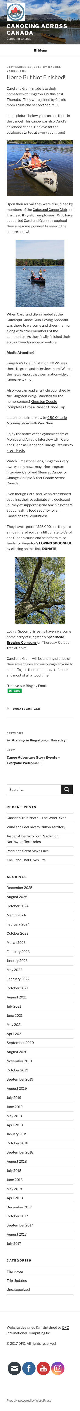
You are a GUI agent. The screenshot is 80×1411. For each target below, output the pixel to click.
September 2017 (20, 1225)
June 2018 (15, 1180)
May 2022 (14, 970)
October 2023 (18, 934)
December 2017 (19, 1207)
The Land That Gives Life (26, 860)
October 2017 (17, 1216)
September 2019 (20, 1079)
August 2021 (17, 997)
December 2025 (19, 888)
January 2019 (17, 1134)
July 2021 (14, 1006)
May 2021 (14, 1025)
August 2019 (17, 1089)
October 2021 (17, 988)
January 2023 (17, 961)
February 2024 (18, 924)
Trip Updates (17, 1281)
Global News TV (19, 380)
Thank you (15, 1272)
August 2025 (17, 897)
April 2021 (15, 1034)
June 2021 (14, 1016)
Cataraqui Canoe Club (50, 210)
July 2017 (14, 1244)
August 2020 (17, 1052)
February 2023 (18, 952)
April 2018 (15, 1198)
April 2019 (15, 1125)
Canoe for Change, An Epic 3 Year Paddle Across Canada (37, 478)
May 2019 (14, 1116)
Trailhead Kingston (21, 215)
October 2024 (18, 906)
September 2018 (20, 1152)
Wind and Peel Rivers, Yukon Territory (36, 827)
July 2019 (14, 1098)
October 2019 (17, 1070)
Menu (42, 50)
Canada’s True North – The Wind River (36, 818)
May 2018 (14, 1189)
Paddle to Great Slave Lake (28, 851)
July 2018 (14, 1171)
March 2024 (16, 915)
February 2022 (18, 979)
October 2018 (17, 1143)
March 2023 (16, 943)
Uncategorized (27, 708)
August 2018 (17, 1162)
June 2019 (15, 1107)
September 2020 (20, 1043)
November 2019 (19, 1061)
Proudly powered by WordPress (29, 1400)
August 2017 (17, 1235)
